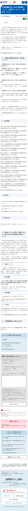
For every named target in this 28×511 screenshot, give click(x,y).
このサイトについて (5, 471)
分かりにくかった (7, 370)
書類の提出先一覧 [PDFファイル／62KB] (13, 211)
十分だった (5, 361)
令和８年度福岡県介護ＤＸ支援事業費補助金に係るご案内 (13, 441)
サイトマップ (14, 471)
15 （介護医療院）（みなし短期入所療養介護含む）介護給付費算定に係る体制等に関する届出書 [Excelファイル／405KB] (14, 185)
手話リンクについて (14, 492)
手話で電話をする (11, 490)
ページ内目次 (5, 22)
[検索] (26, 2)
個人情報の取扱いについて (6, 473)
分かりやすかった (7, 368)
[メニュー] (23, 2)
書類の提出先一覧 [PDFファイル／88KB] (13, 205)
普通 (12, 361)
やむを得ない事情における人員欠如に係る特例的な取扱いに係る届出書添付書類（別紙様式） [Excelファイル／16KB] (14, 282)
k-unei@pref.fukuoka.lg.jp (8, 349)
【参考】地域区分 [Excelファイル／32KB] (12, 190)
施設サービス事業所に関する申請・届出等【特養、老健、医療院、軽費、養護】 (13, 445)
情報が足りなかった (7, 363)
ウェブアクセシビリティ (6, 475)
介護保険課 (4, 339)
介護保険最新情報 (18, 327)
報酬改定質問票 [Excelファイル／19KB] (12, 52)
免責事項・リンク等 (18, 473)
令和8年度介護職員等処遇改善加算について (11, 452)
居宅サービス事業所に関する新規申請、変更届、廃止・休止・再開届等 (13, 437)
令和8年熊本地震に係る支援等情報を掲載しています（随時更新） (13, 426)
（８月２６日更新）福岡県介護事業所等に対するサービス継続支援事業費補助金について (13, 449)
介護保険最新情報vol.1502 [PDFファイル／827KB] (15, 314)
